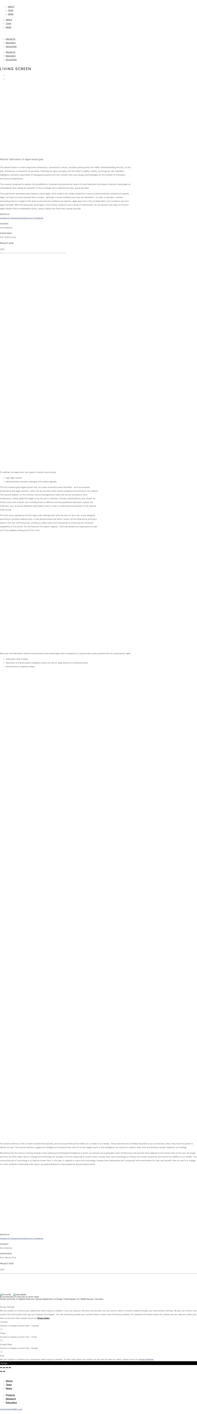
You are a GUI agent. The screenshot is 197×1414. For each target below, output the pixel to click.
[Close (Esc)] (1, 1367)
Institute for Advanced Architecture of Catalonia (21, 218)
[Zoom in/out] (10, 1367)
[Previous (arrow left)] (1, 1371)
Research (11, 43)
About (11, 6)
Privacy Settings (146, 1359)
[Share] (4, 1367)
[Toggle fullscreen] (7, 1367)
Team (10, 10)
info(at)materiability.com (11, 1409)
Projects (10, 39)
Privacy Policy (43, 1318)
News (10, 14)
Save (2, 1355)
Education (11, 46)
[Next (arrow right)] (4, 1371)
